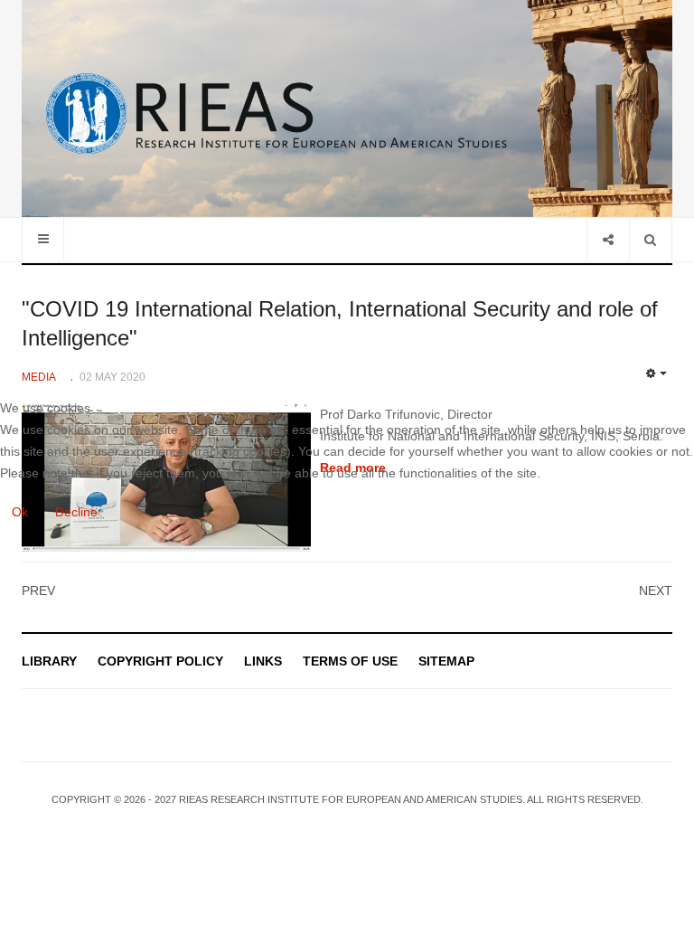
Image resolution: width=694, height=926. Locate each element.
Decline (76, 512)
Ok (20, 512)
